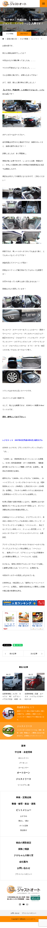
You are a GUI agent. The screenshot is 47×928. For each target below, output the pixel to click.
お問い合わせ (15, 913)
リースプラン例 (23, 785)
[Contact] (27, 904)
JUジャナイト (23, 758)
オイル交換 (23, 826)
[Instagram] (20, 904)
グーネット (23, 763)
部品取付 (23, 830)
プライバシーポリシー (23, 874)
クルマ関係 (9, 34)
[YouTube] (23, 904)
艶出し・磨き (24, 821)
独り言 (8, 674)
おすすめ (23, 816)
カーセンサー (23, 768)
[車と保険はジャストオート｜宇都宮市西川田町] (14, 4)
